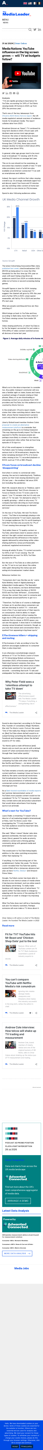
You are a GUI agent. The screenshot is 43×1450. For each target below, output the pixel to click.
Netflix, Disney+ (20, 871)
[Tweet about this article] (3, 93)
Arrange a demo (18, 1201)
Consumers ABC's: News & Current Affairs (17, 1244)
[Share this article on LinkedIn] (7, 93)
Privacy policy (26, 1446)
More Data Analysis (15, 1253)
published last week (10, 268)
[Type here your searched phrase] (30, 29)
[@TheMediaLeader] (34, 29)
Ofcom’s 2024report (17, 116)
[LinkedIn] (39, 29)
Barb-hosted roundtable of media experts (23, 791)
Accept (15, 1446)
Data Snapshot (14, 1160)
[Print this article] (17, 93)
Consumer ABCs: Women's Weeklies (15, 1240)
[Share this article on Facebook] (10, 93)
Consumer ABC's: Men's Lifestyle (14, 1248)
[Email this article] (14, 93)
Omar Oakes (21, 43)
